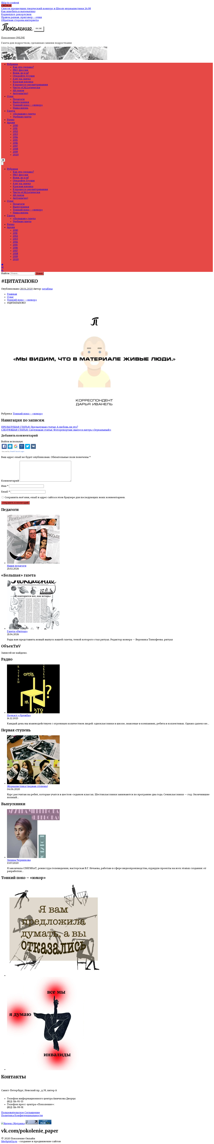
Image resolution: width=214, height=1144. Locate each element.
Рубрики (12, 64)
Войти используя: (12, 441)
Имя (4, 485)
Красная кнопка (23, 81)
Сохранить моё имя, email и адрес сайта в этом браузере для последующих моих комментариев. (65, 497)
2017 (15, 145)
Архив (11, 122)
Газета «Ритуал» (17, 631)
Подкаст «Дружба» (19, 715)
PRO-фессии (20, 70)
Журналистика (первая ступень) (27, 786)
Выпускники (21, 102)
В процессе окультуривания (30, 84)
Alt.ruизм (18, 90)
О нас (10, 96)
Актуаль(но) (20, 93)
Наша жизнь (20, 107)
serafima (47, 288)
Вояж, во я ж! (21, 72)
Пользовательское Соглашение (20, 1112)
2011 (15, 128)
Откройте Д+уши (24, 75)
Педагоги (19, 99)
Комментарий (10, 480)
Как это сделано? (23, 67)
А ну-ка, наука (22, 78)
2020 (16, 154)
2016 (15, 142)
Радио (10, 119)
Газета (11, 110)
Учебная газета (22, 116)
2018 (15, 148)
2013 (15, 134)
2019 (15, 151)
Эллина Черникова (19, 860)
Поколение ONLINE (13, 37)
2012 (15, 131)
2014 (15, 137)
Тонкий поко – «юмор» (28, 105)
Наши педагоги (16, 565)
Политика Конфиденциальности (22, 1115)
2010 (15, 125)
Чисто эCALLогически (26, 87)
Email (5, 491)
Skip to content (10, 2)
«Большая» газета (24, 113)
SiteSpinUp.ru (9, 1141)
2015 (15, 140)
